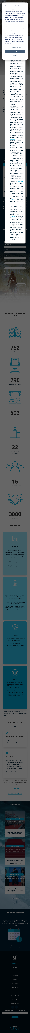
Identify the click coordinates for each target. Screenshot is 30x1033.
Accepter (15, 51)
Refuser (15, 55)
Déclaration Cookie (12, 30)
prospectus (12, 139)
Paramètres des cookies (15, 47)
